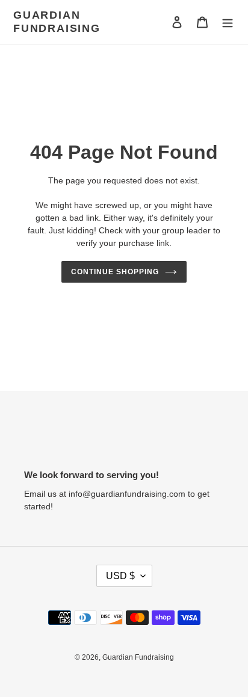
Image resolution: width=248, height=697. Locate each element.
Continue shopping (115, 272)
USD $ (120, 576)
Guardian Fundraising (57, 21)
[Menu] (227, 22)
